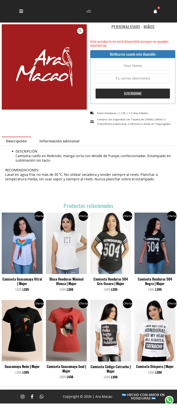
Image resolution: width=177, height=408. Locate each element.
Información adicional (59, 141)
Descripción (16, 141)
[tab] (16, 141)
